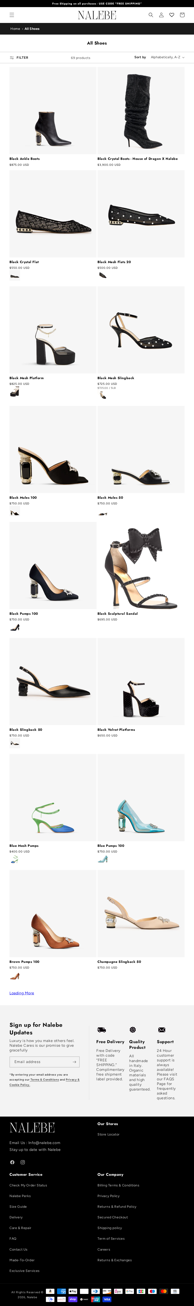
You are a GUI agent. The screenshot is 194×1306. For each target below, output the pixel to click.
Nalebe (32, 1297)
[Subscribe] (74, 1062)
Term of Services (111, 1239)
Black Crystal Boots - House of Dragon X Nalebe (137, 159)
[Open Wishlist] (172, 15)
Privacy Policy (108, 1196)
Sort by (140, 57)
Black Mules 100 (23, 497)
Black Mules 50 (110, 497)
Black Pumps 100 (23, 613)
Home (15, 29)
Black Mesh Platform (26, 378)
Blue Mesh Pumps (24, 846)
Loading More (21, 993)
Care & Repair (20, 1228)
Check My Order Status (28, 1185)
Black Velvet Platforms (116, 729)
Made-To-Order (22, 1260)
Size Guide (18, 1207)
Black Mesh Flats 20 (114, 262)
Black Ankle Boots (24, 159)
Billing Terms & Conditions (118, 1185)
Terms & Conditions (44, 1079)
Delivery (16, 1217)
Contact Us (18, 1250)
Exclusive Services (24, 1271)
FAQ (13, 1239)
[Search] (151, 15)
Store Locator (108, 1134)
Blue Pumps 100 (110, 846)
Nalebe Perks (20, 1196)
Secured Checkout (112, 1217)
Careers (103, 1250)
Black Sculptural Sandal (117, 613)
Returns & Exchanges (114, 1260)
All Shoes (32, 29)
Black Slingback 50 (25, 729)
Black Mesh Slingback (115, 378)
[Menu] (12, 15)
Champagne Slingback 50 (119, 962)
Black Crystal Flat (24, 262)
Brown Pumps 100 (24, 962)
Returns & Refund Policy (117, 1207)
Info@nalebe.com (44, 1142)
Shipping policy (109, 1228)
